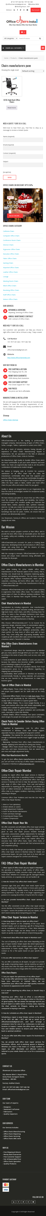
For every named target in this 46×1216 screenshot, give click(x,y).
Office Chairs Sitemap (10, 420)
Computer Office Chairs (11, 236)
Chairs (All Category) (14, 48)
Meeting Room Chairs (10, 281)
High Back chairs (34, 696)
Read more (12, 108)
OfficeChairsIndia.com (26, 764)
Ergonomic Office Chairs (11, 249)
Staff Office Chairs (9, 295)
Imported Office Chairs (11, 268)
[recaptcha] (7, 172)
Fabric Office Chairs (10, 258)
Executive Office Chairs (11, 254)
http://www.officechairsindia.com (18, 358)
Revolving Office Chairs (11, 290)
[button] (43, 48)
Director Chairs (8, 245)
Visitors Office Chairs (10, 299)
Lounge (5, 277)
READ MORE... (15, 216)
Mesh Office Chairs (9, 286)
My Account (35, 10)
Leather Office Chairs (10, 272)
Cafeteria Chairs (8, 231)
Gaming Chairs (8, 263)
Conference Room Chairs (12, 240)
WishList (9, 10)
